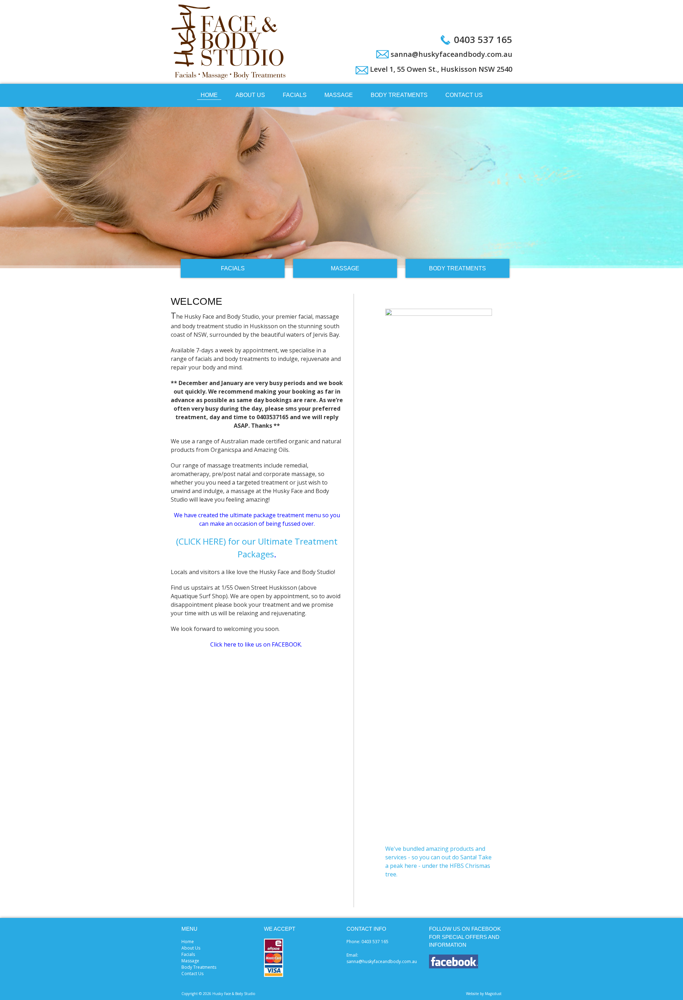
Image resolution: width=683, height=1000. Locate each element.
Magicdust (493, 993)
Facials (295, 95)
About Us (250, 95)
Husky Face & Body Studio (229, 42)
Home (209, 95)
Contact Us (464, 95)
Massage (338, 95)
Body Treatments (399, 95)
